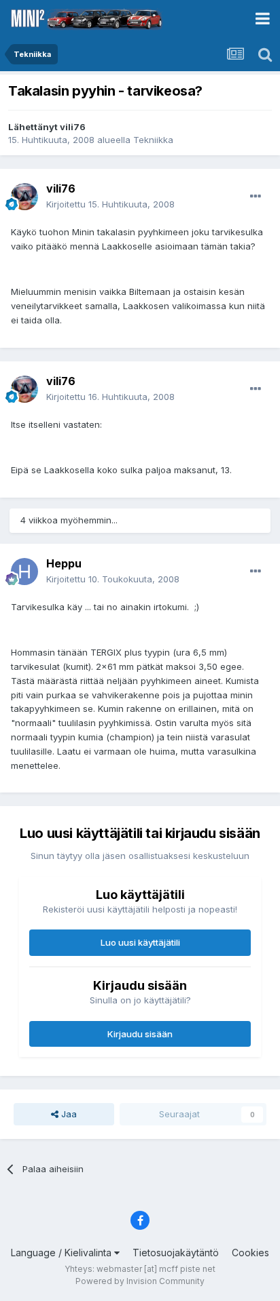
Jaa (67, 1113)
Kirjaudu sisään (140, 1033)
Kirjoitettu (110, 204)
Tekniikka (153, 139)
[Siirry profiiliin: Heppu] (24, 571)
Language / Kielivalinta (62, 1252)
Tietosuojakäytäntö (176, 1252)
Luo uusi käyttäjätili (140, 942)
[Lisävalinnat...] (255, 196)
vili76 (73, 126)
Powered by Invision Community (140, 1281)
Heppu (64, 563)
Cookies (250, 1252)
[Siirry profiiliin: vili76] (24, 196)
